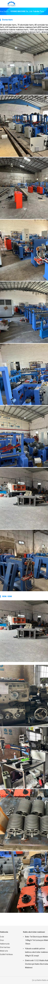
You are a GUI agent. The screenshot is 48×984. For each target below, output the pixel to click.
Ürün (2, 940)
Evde (2, 937)
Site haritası (5, 947)
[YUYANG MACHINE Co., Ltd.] (11, 4)
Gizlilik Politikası (6, 954)
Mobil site (4, 951)
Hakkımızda (4, 944)
